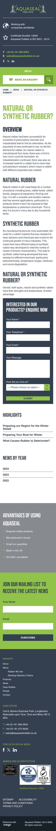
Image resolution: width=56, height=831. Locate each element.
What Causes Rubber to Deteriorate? (26, 441)
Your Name (9, 601)
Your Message (13, 357)
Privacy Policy (13, 806)
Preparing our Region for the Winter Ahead (26, 427)
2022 (6, 480)
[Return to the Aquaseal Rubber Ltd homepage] (28, 9)
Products (7, 679)
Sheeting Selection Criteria (20, 675)
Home (6, 89)
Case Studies (9, 687)
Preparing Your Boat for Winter (22, 435)
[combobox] (28, 387)
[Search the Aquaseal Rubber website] (48, 79)
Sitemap (8, 799)
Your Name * (13, 319)
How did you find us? (17, 382)
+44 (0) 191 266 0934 (17, 52)
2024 (6, 469)
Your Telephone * (15, 332)
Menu (28, 71)
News (16, 89)
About (5, 667)
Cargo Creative (7, 825)
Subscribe (28, 637)
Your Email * (12, 345)
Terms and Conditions (18, 803)
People (6, 690)
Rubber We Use (15, 671)
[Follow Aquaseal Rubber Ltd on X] (8, 61)
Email (6, 619)
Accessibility (28, 799)
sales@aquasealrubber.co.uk (22, 56)
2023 (6, 475)
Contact (6, 694)
